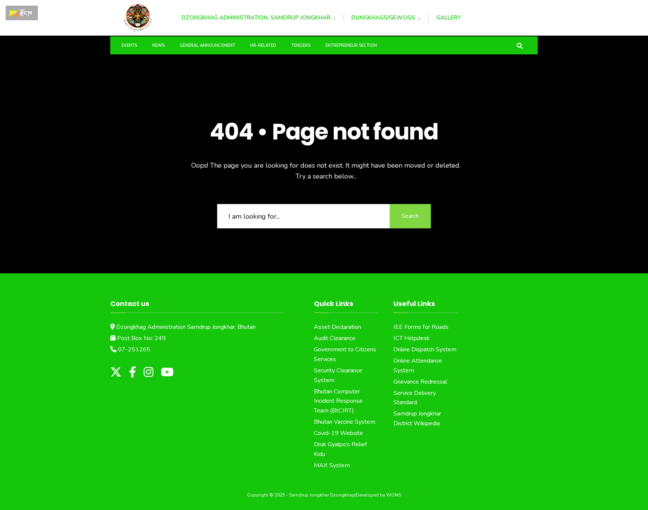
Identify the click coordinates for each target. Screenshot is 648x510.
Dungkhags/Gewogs (383, 17)
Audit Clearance (335, 338)
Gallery (448, 17)
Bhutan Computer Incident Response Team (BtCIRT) (338, 401)
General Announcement (207, 45)
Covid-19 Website (338, 433)
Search (410, 216)
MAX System (332, 465)
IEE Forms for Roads (420, 327)
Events (129, 45)
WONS (393, 495)
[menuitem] (263, 16)
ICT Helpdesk (411, 338)
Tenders (300, 45)
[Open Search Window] (519, 45)
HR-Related (263, 45)
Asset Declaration (337, 327)
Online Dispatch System (424, 349)
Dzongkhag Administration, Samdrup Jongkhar (256, 17)
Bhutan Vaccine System (344, 422)
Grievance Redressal (420, 382)
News (158, 45)
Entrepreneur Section (351, 45)
